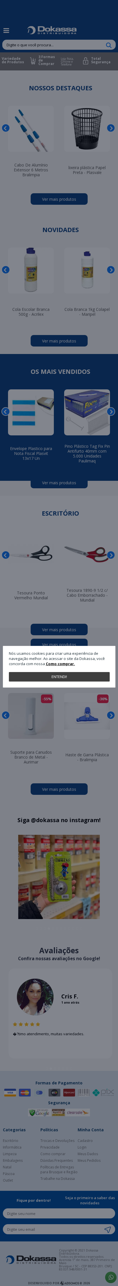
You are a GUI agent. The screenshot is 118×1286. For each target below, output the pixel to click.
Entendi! (59, 676)
